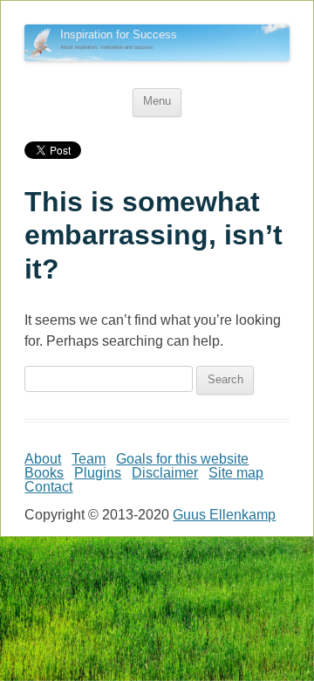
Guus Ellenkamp (224, 514)
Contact (48, 486)
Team (89, 458)
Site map (235, 472)
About (42, 458)
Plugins (97, 472)
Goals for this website (182, 458)
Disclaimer (165, 472)
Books (44, 472)
